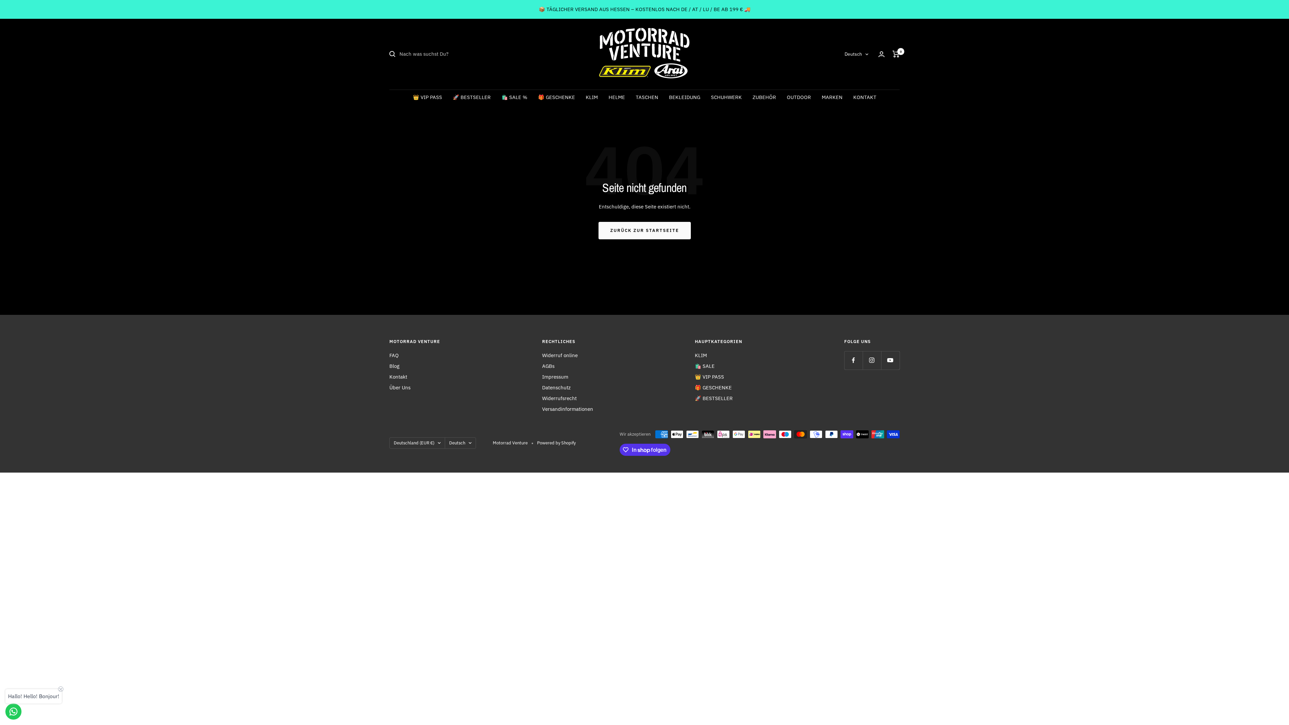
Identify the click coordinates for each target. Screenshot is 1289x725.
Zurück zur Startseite (644, 230)
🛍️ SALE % (514, 97)
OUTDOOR (799, 97)
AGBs (548, 366)
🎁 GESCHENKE (556, 97)
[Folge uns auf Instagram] (872, 360)
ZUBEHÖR (764, 97)
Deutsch (853, 54)
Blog (394, 366)
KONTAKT (864, 97)
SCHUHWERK (726, 97)
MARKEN (832, 97)
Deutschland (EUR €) (414, 443)
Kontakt (398, 377)
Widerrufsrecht (559, 398)
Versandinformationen (567, 409)
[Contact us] (13, 712)
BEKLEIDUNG (684, 97)
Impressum (555, 377)
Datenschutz (556, 387)
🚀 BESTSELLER (472, 97)
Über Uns (400, 387)
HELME (617, 97)
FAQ (394, 355)
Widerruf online (560, 355)
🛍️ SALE (705, 366)
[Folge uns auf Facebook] (853, 360)
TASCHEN (647, 97)
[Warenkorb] (896, 54)
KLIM (592, 97)
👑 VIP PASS (427, 97)
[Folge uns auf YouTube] (890, 360)
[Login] (881, 54)
